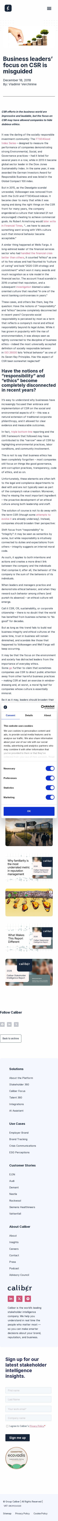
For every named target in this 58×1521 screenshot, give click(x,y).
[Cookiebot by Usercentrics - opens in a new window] (41, 707)
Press (12, 1261)
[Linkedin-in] (9, 1024)
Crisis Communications (22, 1145)
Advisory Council (19, 1274)
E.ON (12, 1174)
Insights (14, 1242)
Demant (14, 1187)
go (11, 667)
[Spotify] (28, 1299)
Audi (11, 1180)
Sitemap (7, 1513)
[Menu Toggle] (49, 8)
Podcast (14, 1268)
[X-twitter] (16, 1024)
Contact (14, 1255)
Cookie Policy (40, 1513)
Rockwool (15, 1200)
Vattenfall (15, 1213)
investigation (23, 286)
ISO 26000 (10, 352)
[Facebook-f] (2, 1024)
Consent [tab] (10, 715)
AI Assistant (16, 1110)
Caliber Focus (17, 1091)
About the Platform (21, 1077)
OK (29, 811)
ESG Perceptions (19, 1152)
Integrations (16, 1104)
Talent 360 (15, 1097)
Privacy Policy (22, 1513)
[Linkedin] (11, 1299)
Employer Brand (18, 1132)
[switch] (50, 778)
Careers (14, 1248)
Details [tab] (29, 715)
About (13, 1235)
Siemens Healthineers (22, 1207)
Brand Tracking (18, 1139)
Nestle (13, 1193)
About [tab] (47, 715)
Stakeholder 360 (19, 1084)
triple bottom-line (21, 431)
